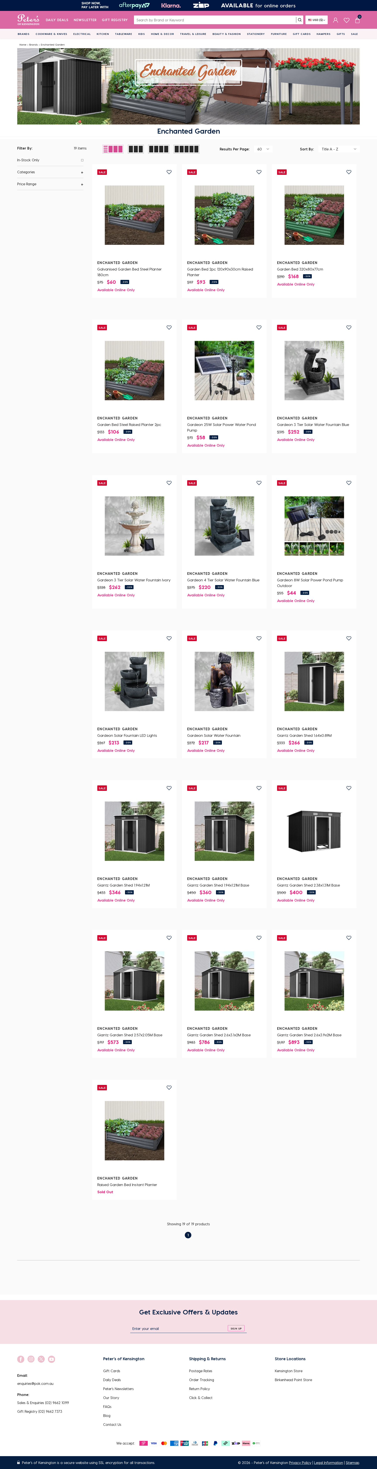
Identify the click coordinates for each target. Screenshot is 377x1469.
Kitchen (103, 33)
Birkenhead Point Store (293, 1380)
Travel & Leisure (193, 33)
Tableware (123, 33)
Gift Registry (115, 20)
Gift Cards (301, 33)
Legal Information (328, 1462)
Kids (141, 33)
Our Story (111, 1398)
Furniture (279, 33)
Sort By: (307, 149)
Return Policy (199, 1389)
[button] (50, 172)
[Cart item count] (357, 20)
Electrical (82, 33)
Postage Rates (200, 1371)
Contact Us (112, 1424)
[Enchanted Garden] (134, 215)
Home (22, 44)
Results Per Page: (235, 149)
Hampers (323, 33)
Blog (106, 1415)
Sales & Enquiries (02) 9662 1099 (43, 1403)
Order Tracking (201, 1380)
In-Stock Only (28, 160)
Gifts (341, 33)
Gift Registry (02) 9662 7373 (39, 1411)
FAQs (107, 1406)
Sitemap (352, 1462)
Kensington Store (288, 1371)
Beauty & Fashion (226, 33)
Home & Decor (162, 33)
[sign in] (335, 20)
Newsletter (85, 20)
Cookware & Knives (51, 33)
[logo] (28, 20)
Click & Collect (200, 1398)
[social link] (20, 1359)
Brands (23, 33)
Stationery (256, 33)
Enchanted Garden (53, 44)
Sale (354, 33)
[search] (299, 19)
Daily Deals (57, 20)
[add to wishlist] (169, 172)
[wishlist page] (347, 20)
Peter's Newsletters (118, 1389)
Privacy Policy (300, 1462)
